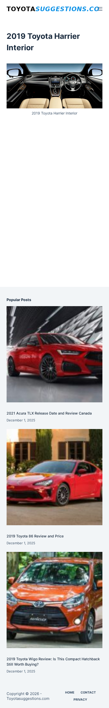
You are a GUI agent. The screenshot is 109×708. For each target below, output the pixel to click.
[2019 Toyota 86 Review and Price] (54, 477)
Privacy (80, 699)
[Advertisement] (54, 207)
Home (69, 692)
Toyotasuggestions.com (28, 698)
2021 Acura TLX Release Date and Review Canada (49, 413)
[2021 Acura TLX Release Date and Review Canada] (54, 354)
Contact (88, 692)
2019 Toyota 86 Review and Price (35, 536)
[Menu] (100, 9)
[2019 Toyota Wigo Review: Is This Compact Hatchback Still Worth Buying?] (54, 600)
